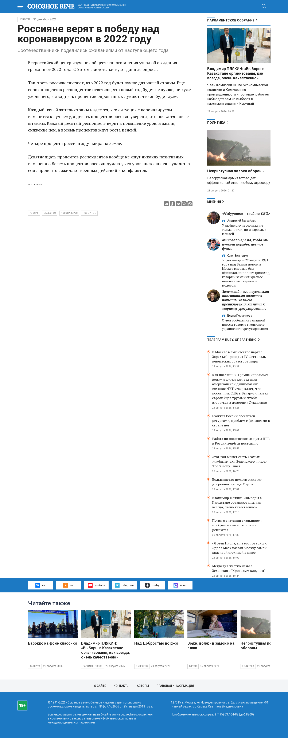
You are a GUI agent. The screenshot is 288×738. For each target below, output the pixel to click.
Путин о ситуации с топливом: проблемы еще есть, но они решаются (236, 525)
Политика (216, 123)
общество (50, 213)
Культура (35, 666)
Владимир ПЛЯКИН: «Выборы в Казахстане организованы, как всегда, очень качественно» (235, 73)
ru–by (155, 585)
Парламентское (92, 666)
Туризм (193, 666)
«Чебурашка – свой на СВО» (246, 213)
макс (183, 585)
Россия (34, 213)
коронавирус (69, 213)
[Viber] (184, 203)
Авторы (143, 686)
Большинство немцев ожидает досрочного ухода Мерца (237, 481)
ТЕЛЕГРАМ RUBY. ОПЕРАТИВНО (232, 340)
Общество (142, 666)
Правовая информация (175, 686)
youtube (99, 585)
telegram (127, 585)
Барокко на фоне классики (52, 643)
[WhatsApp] (189, 203)
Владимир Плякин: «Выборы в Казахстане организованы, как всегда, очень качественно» (237, 502)
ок (71, 585)
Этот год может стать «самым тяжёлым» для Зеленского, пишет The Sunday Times (239, 461)
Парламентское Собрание (230, 20)
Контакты (121, 686)
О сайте (100, 686)
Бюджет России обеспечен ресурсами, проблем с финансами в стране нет (241, 420)
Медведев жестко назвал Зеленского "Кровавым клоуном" (238, 568)
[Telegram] (178, 203)
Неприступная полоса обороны (236, 171)
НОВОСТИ (24, 19)
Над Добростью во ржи (156, 643)
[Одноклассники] (172, 203)
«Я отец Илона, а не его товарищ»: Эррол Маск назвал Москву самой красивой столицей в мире (239, 548)
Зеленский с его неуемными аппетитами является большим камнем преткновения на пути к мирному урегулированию (245, 300)
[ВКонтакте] (166, 203)
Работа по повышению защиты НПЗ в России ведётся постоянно (241, 441)
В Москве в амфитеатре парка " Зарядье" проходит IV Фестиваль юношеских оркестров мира (239, 357)
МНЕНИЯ (214, 202)
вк (43, 585)
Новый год (89, 213)
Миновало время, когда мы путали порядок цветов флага (245, 244)
